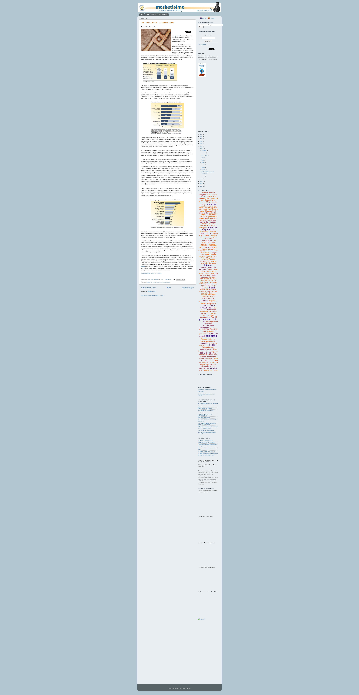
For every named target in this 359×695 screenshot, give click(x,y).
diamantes (213, 231)
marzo (203, 167)
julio (203, 160)
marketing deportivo (208, 293)
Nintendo (203, 310)
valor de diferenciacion (208, 361)
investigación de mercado (207, 268)
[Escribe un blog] (179, 280)
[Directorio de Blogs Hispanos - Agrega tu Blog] (201, 619)
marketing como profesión (208, 291)
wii (211, 370)
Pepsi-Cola (205, 313)
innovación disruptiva (208, 263)
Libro (147, 14)
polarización (205, 317)
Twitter (206, 361)
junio (203, 162)
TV (200, 361)
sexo (206, 351)
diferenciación (205, 233)
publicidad (211, 335)
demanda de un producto (208, 225)
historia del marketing (208, 259)
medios (162, 282)
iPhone (210, 270)
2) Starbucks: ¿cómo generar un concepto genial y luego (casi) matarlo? (208, 407)
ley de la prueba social (208, 279)
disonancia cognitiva (210, 237)
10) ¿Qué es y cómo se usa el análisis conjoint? (207, 432)
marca (212, 287)
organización (204, 311)
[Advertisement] (206, 121)
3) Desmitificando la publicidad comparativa (205, 411)
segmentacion (205, 349)
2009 (201, 184)
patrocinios (213, 311)
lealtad (207, 273)
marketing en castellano (208, 294)
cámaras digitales (210, 208)
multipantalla (211, 304)
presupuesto (208, 326)
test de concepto (205, 359)
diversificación (206, 240)
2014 (201, 143)
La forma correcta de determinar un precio (208, 453)
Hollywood (204, 261)
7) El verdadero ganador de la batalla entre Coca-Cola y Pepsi (207, 423)
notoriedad (211, 310)
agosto (203, 157)
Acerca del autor (163, 14)
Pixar (203, 315)
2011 (201, 179)
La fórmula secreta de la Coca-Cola (206, 451)
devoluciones (204, 231)
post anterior (178, 36)
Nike (214, 308)
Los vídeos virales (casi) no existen (206, 442)
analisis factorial (212, 195)
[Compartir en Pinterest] (184, 280)
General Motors (204, 253)
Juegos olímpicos (205, 271)
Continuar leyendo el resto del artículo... (151, 273)
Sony (215, 353)
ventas (213, 368)
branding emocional (207, 206)
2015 (201, 141)
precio (202, 321)
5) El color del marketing (204, 417)
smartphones (214, 351)
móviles (203, 303)
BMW (203, 204)
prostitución (210, 331)
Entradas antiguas (188, 287)
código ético (213, 213)
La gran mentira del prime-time (205, 440)
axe (202, 200)
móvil (215, 302)
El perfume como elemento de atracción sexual (207, 448)
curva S (204, 224)
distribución (208, 239)
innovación (213, 261)
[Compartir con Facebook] (183, 280)
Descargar (154, 14)
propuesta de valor (210, 331)
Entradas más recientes (148, 287)
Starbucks (203, 355)
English (204, 18)
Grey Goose (205, 254)
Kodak (214, 271)
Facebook (153, 282)
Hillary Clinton (210, 258)
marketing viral (208, 298)
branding (148, 282)
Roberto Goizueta (208, 347)
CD (200, 209)
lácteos (201, 273)
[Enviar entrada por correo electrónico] (174, 279)
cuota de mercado (208, 222)
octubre (203, 153)
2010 (201, 181)
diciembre (204, 150)
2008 (201, 186)
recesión (204, 343)
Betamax (202, 202)
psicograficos (203, 334)
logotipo (204, 286)
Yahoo (215, 370)
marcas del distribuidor (208, 290)
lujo (209, 286)
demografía (203, 228)
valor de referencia (208, 365)
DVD (208, 242)
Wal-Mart (206, 370)
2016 (201, 139)
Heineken (209, 256)
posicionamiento (208, 319)
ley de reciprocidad (208, 281)
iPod (215, 270)
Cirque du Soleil (210, 211)
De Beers (212, 224)
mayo (203, 165)
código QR (204, 214)
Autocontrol (214, 198)
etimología (212, 244)
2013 (201, 146)
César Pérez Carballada (153, 279)
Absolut (205, 193)
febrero (203, 169)
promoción (204, 328)
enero (203, 176)
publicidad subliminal (208, 341)
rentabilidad (211, 345)
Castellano (212, 18)
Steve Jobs (212, 355)
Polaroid (214, 317)
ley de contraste (209, 274)
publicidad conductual (208, 339)
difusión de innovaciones (208, 234)
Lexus (212, 273)
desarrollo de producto (210, 228)
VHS (200, 370)
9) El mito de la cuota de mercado (206, 430)
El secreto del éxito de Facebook (206, 455)
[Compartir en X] (181, 280)
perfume (213, 313)
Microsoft (209, 302)
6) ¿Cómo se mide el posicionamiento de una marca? (208, 420)
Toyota (216, 358)
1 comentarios (168, 279)
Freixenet (210, 251)
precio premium (212, 322)
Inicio (142, 14)
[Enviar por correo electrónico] (177, 280)
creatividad (211, 220)
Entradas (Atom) (151, 291)
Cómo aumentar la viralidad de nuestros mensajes (207, 445)
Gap (216, 251)
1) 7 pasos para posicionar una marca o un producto (208, 404)
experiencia (203, 245)
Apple (203, 197)
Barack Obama (210, 200)
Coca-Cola (203, 213)
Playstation (210, 315)
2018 (201, 134)
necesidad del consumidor (207, 306)
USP (211, 361)
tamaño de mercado (208, 357)
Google (214, 253)
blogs (208, 202)
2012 (201, 148)
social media (167, 282)
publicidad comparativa (208, 338)
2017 (201, 136)
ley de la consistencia (207, 278)
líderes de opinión (212, 284)
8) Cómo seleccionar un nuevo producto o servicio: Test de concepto (208, 427)
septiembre (204, 155)
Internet (158, 282)
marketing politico (208, 296)
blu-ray (214, 202)
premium (208, 324)
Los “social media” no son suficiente (157, 22)
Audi (208, 198)
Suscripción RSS (202, 44)
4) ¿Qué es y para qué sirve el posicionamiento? (205, 414)
